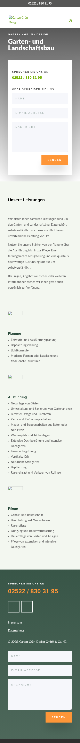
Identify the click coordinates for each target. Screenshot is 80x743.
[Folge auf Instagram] (27, 606)
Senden (55, 160)
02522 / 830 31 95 (33, 591)
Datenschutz (16, 630)
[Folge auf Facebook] (13, 606)
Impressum (15, 622)
